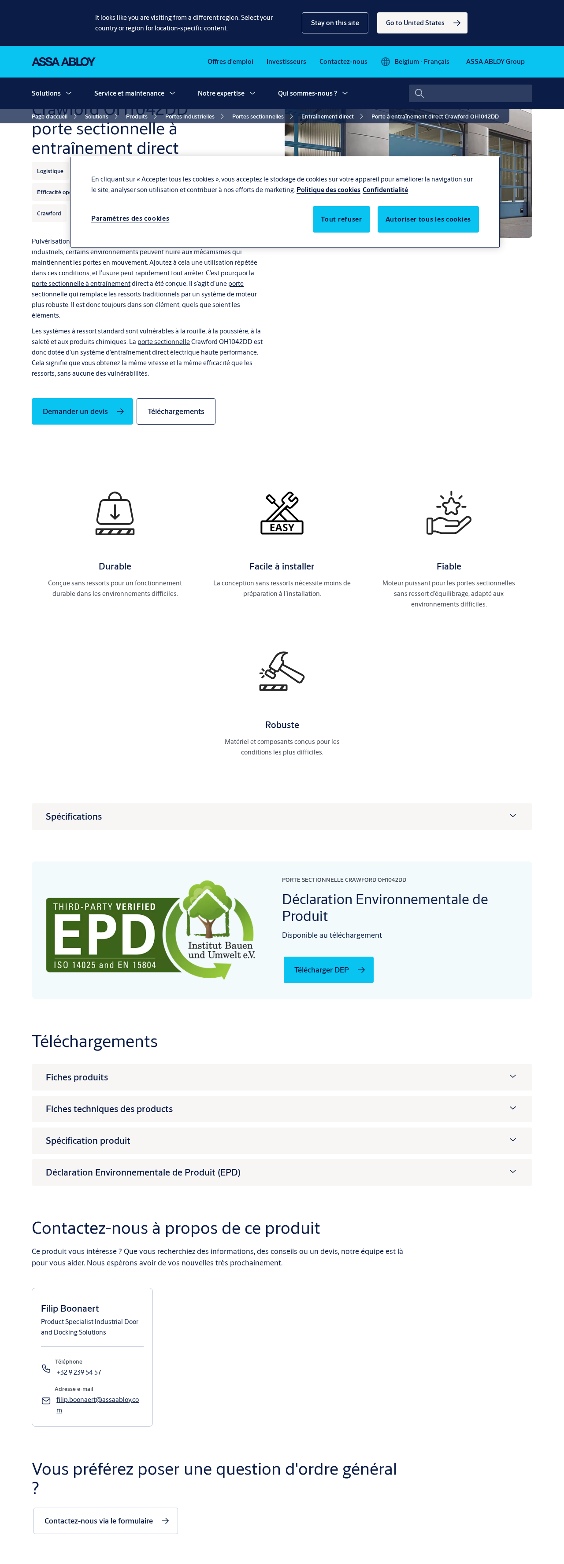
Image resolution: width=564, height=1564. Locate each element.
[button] (335, 22)
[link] (422, 22)
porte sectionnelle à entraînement (81, 283)
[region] (285, 202)
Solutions (46, 93)
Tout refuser (341, 219)
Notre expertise (221, 93)
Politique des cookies (328, 189)
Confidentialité (385, 189)
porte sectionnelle (163, 341)
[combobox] (470, 93)
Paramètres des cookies (130, 218)
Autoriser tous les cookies (428, 219)
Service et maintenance (129, 93)
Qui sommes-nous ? (307, 93)
